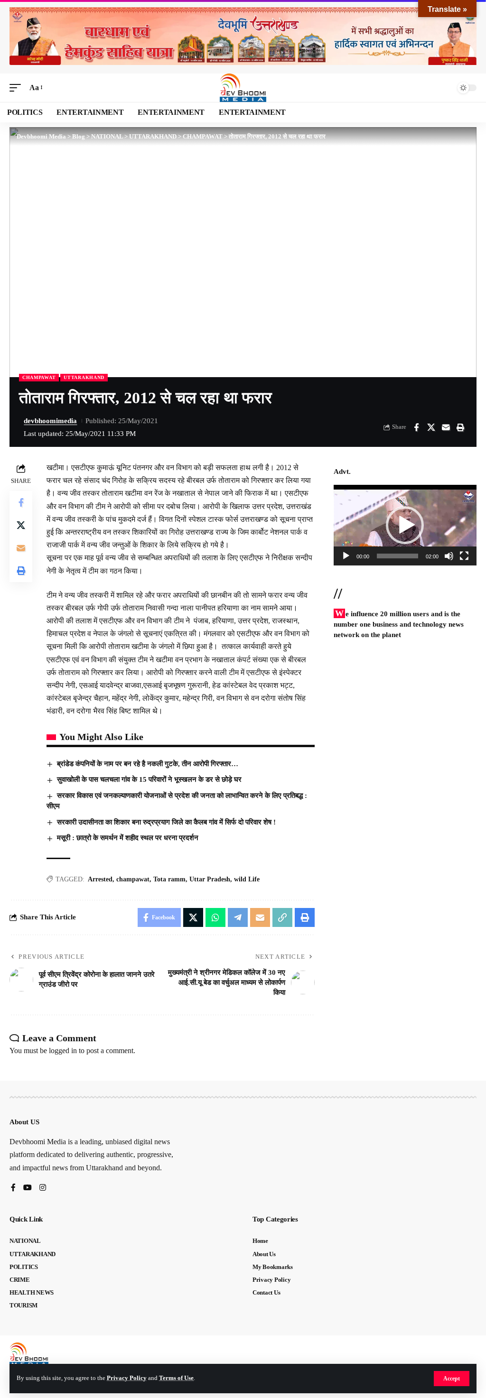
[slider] (397, 556)
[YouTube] (27, 1188)
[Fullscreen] (464, 556)
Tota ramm (169, 879)
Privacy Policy (127, 1378)
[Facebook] (13, 1188)
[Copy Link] (282, 917)
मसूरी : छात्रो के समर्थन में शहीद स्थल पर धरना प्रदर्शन (127, 838)
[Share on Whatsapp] (215, 917)
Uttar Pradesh (209, 879)
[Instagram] (42, 1188)
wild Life (247, 879)
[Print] (460, 427)
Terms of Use (176, 1378)
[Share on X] (431, 427)
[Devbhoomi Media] (243, 88)
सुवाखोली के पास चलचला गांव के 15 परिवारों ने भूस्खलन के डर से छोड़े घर (149, 779)
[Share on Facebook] (416, 427)
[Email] (445, 427)
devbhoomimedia (50, 421)
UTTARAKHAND (84, 377)
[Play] (346, 556)
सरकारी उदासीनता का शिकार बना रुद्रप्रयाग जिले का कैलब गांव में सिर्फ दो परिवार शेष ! (166, 822)
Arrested (100, 879)
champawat (133, 879)
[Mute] (449, 556)
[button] (451, 1378)
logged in (63, 1050)
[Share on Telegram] (238, 917)
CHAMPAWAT (39, 377)
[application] (405, 525)
